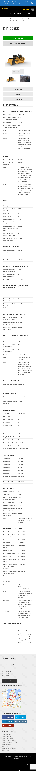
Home (6, 18)
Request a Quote (18, 38)
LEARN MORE (31, 3)
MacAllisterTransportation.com (9, 748)
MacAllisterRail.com (6, 744)
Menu (32, 10)
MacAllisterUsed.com (7, 750)
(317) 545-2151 (26, 9)
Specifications (18, 89)
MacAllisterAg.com (6, 734)
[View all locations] (11, 709)
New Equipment (22, 18)
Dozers (18, 21)
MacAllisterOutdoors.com (8, 740)
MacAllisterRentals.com (7, 746)
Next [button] (30, 72)
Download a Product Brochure (18, 43)
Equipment (12, 18)
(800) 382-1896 (5, 673)
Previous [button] (6, 72)
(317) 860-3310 (5, 675)
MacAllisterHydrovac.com (8, 736)
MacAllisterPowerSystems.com (9, 742)
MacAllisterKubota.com (7, 738)
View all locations (11, 680)
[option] (11, 79)
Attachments (18, 99)
